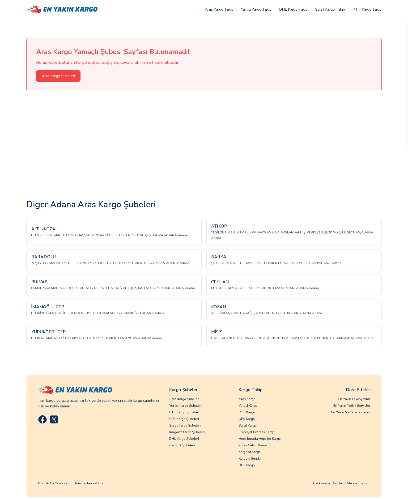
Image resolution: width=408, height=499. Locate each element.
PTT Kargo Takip (367, 9)
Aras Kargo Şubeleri (184, 399)
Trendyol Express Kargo (257, 432)
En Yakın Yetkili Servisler (351, 405)
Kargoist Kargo (250, 452)
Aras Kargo (247, 399)
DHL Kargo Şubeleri (184, 438)
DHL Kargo (247, 465)
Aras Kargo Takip (219, 9)
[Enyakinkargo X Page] (54, 419)
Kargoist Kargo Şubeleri (187, 432)
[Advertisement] (204, 146)
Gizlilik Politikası (345, 483)
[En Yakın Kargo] (62, 9)
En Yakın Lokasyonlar (354, 399)
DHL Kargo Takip (293, 9)
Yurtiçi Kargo (248, 405)
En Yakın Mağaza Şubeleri (350, 412)
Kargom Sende (250, 458)
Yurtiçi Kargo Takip (256, 9)
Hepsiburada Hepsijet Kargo (260, 438)
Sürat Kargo (248, 425)
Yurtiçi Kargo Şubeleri (185, 405)
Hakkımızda (321, 483)
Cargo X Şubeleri (182, 445)
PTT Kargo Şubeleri (184, 412)
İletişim (365, 483)
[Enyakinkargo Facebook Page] (42, 419)
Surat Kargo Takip (330, 9)
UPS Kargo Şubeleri (184, 419)
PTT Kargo (247, 412)
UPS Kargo (247, 419)
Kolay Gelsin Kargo (253, 445)
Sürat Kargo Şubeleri (185, 425)
